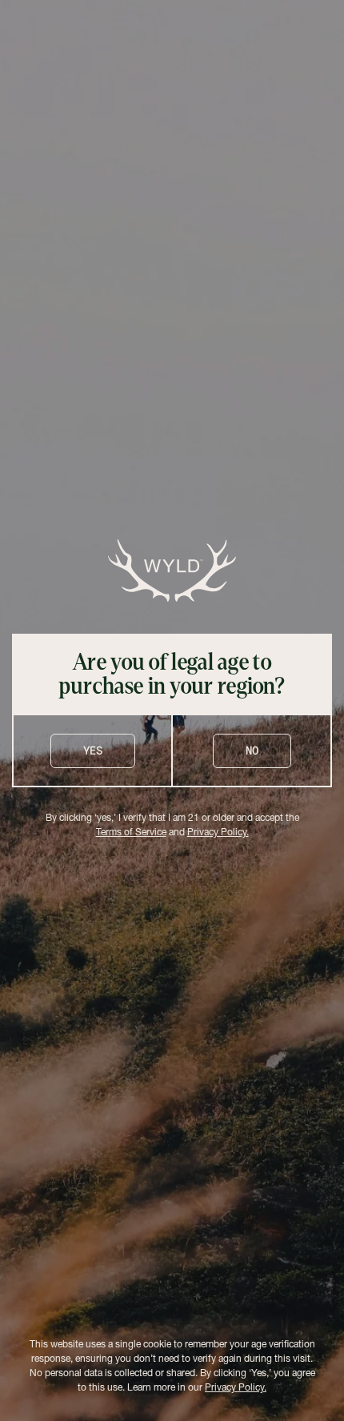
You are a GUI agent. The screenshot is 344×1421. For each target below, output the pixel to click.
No (252, 750)
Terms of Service (131, 833)
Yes (92, 750)
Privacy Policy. (218, 833)
